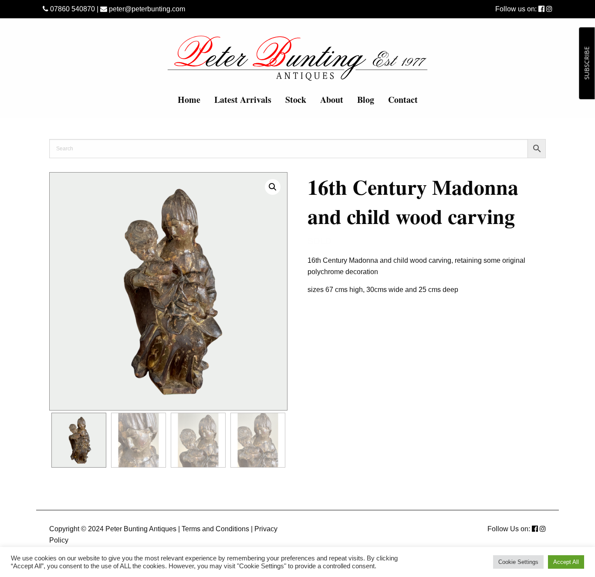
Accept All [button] (566, 562)
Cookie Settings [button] (518, 562)
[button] (273, 187)
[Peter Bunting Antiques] (297, 57)
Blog (365, 99)
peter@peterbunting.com (146, 9)
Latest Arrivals (242, 99)
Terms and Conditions (215, 529)
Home (189, 99)
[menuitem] (189, 99)
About (331, 99)
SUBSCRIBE (586, 63)
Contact (403, 99)
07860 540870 (71, 9)
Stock (295, 99)
